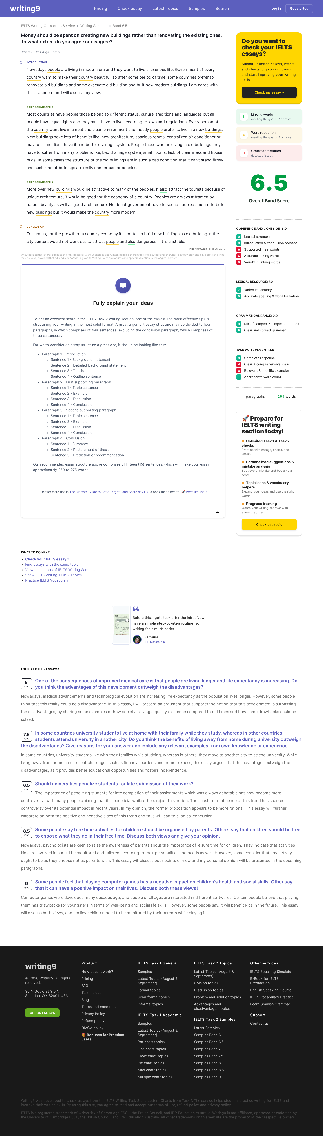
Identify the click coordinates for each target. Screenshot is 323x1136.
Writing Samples (93, 25)
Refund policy (93, 1021)
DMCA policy (92, 1028)
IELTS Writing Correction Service (48, 25)
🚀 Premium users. (194, 492)
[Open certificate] (121, 625)
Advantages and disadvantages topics (212, 1006)
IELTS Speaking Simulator (271, 971)
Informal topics (150, 1004)
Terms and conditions (99, 1006)
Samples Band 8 (207, 1063)
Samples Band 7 (207, 1049)
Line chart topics (152, 1049)
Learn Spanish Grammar (270, 1004)
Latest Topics (165, 8)
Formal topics (149, 990)
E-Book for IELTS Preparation (264, 980)
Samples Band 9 (207, 1077)
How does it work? (97, 971)
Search (222, 8)
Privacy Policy (93, 1013)
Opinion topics (206, 983)
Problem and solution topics (217, 997)
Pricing (100, 8)
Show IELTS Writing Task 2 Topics (53, 575)
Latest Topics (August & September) (158, 980)
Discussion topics (208, 990)
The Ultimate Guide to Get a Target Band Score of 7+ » (108, 492)
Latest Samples (207, 1028)
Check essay (130, 8)
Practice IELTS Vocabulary (47, 580)
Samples (197, 8)
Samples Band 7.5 (208, 1056)
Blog (85, 999)
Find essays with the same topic (52, 564)
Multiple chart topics (155, 1077)
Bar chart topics (151, 1042)
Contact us (259, 1023)
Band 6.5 (120, 25)
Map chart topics (152, 1070)
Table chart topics (153, 1056)
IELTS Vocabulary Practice (272, 997)
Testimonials (92, 992)
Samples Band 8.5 (209, 1070)
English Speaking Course (271, 990)
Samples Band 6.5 (209, 1042)
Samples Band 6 (207, 1035)
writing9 (25, 8)
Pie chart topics (151, 1063)
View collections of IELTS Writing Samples (60, 569)
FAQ (85, 985)
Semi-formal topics (154, 997)
